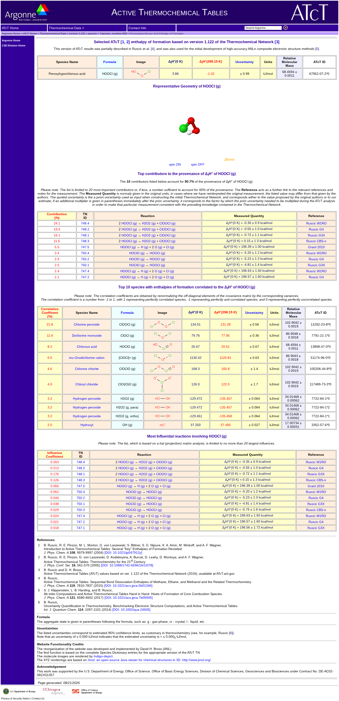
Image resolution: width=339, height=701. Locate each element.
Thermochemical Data (53, 33)
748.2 (85, 229)
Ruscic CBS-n (316, 241)
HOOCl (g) (130, 223)
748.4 (85, 223)
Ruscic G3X (316, 235)
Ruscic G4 (316, 229)
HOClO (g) (137, 253)
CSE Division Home (13, 45)
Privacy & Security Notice (15, 698)
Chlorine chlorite (87, 369)
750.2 (85, 259)
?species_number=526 (113, 33)
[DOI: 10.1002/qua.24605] (131, 609)
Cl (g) (170, 247)
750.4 (85, 253)
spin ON (175, 164)
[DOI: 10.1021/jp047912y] (123, 552)
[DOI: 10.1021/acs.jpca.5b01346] (128, 585)
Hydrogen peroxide (87, 398)
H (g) (145, 247)
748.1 (85, 235)
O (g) (159, 247)
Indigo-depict (103, 656)
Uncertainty (244, 62)
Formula (109, 62)
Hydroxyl (86, 425)
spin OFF (198, 164)
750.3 (81, 510)
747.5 (85, 247)
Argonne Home (11, 33)
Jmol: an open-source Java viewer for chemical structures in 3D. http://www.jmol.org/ (149, 660)
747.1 (81, 528)
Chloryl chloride (86, 384)
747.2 (85, 277)
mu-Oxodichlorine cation (86, 358)
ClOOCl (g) (167, 223)
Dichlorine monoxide (87, 335)
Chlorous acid (87, 346)
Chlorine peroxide (87, 324)
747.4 (85, 271)
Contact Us (38, 698)
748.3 (85, 241)
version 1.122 (76, 33)
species (92, 33)
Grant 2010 (316, 247)
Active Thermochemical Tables (169, 12)
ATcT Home (30, 33)
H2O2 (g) (149, 223)
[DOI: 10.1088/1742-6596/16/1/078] (127, 565)
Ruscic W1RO (316, 223)
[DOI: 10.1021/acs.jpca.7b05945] (128, 597)
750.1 (85, 265)
